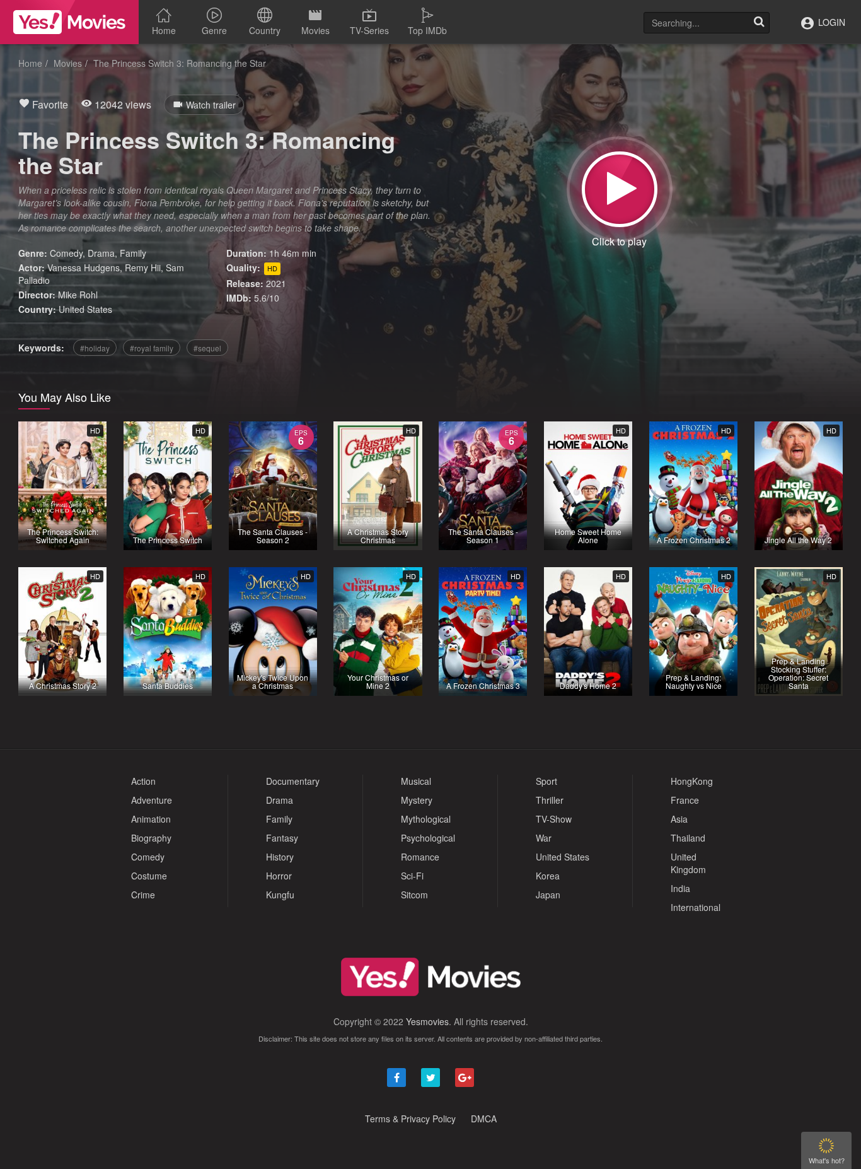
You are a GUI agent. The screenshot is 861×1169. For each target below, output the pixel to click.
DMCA (484, 1118)
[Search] (759, 22)
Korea (548, 875)
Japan (548, 894)
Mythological (426, 819)
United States (85, 309)
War (544, 837)
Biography (151, 837)
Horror (279, 875)
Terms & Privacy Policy (410, 1118)
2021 (276, 283)
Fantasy (282, 837)
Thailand (688, 837)
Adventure (151, 800)
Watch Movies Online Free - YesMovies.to (69, 22)
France (685, 800)
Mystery (416, 800)
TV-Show (554, 819)
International (695, 907)
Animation (151, 819)
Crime (143, 894)
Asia (679, 819)
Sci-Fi (412, 875)
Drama (101, 253)
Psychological (428, 837)
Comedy (66, 253)
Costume (149, 875)
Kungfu (280, 894)
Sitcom (414, 894)
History (280, 856)
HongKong (692, 781)
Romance (420, 856)
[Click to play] (619, 189)
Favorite (49, 104)
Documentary (293, 781)
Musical (416, 781)
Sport (546, 781)
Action (143, 781)
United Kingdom (688, 863)
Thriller (549, 800)
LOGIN (830, 22)
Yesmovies (427, 1021)
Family (133, 253)
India (680, 888)
